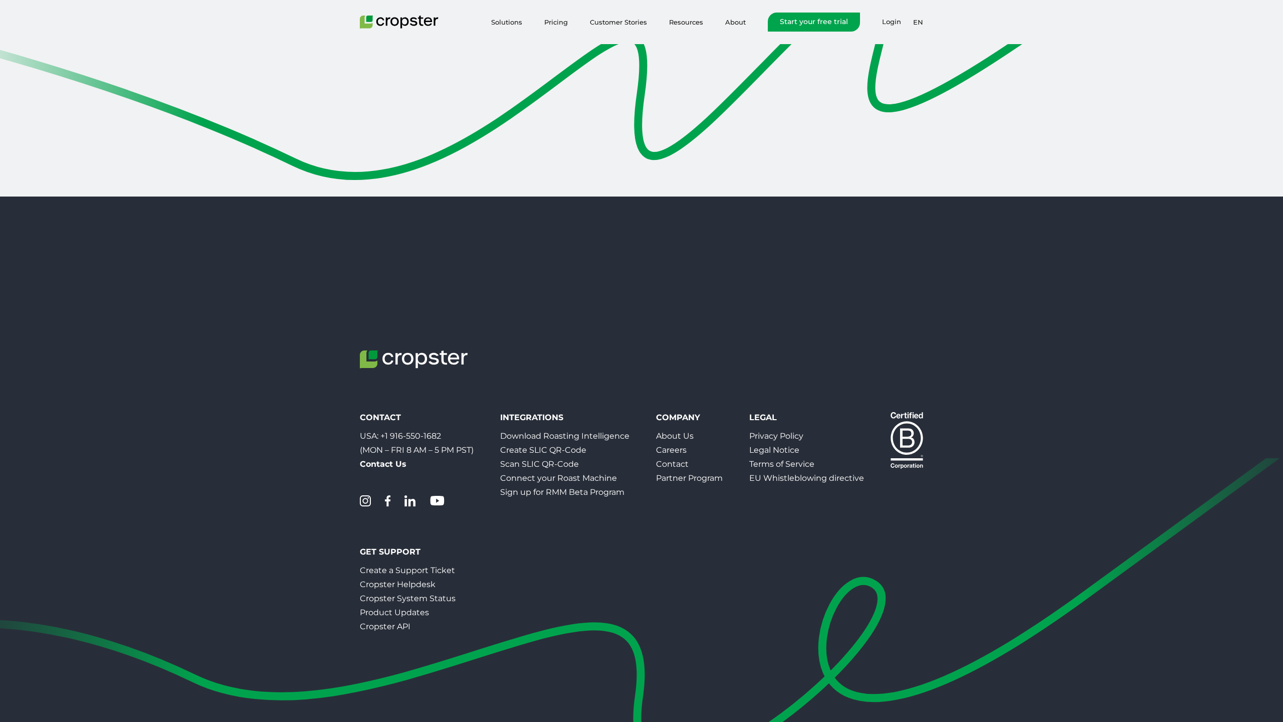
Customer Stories (618, 22)
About (735, 22)
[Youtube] (437, 500)
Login (891, 22)
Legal (763, 417)
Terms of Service (781, 464)
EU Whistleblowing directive (806, 478)
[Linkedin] (409, 500)
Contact (672, 464)
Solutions (506, 22)
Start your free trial (814, 21)
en (918, 22)
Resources (686, 22)
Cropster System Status (408, 598)
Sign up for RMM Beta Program (562, 492)
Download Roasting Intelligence (564, 436)
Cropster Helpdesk (398, 584)
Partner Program (689, 478)
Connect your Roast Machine (558, 478)
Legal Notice (774, 450)
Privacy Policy (776, 436)
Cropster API (385, 626)
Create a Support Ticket (407, 570)
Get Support (390, 552)
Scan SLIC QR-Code (539, 464)
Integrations (531, 417)
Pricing (556, 22)
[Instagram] (365, 500)
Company (678, 417)
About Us (675, 436)
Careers (671, 450)
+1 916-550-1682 (410, 436)
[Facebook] (387, 500)
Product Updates (394, 612)
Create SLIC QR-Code (543, 450)
